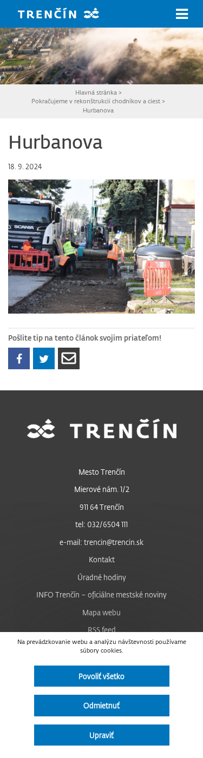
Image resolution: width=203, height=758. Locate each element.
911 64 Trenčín (102, 506)
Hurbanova (98, 110)
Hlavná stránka (96, 92)
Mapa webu (101, 612)
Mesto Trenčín (101, 471)
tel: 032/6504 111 (101, 524)
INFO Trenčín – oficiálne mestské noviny (101, 594)
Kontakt (102, 559)
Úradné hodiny (101, 577)
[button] (182, 14)
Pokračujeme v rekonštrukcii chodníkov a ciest (95, 101)
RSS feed (102, 629)
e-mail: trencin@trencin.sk (101, 542)
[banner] (66, 14)
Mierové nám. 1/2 (101, 489)
